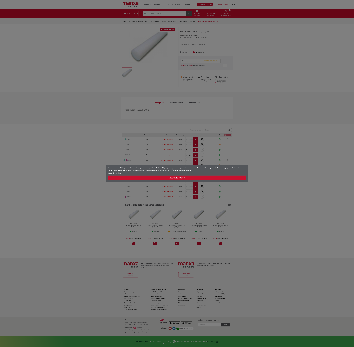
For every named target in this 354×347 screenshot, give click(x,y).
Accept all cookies (177, 178)
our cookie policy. (185, 170)
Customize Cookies (114, 173)
